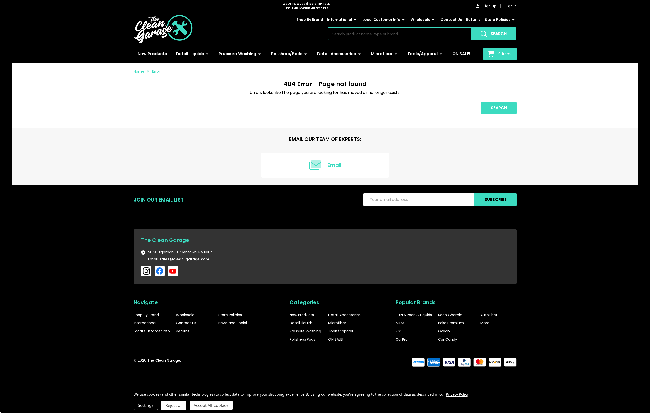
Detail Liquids (190, 54)
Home (139, 71)
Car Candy (447, 339)
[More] (355, 20)
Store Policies (498, 19)
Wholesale (420, 19)
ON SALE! (461, 54)
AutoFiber (488, 314)
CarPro (402, 339)
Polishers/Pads (286, 54)
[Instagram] (146, 271)
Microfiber (382, 54)
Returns (473, 19)
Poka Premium (451, 323)
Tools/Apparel (422, 54)
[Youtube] (173, 271)
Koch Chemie (450, 314)
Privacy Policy (457, 394)
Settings (146, 405)
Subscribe (495, 200)
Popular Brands (416, 302)
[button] (501, 376)
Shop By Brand (309, 19)
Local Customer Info (381, 19)
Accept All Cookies (211, 405)
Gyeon (444, 331)
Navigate (146, 302)
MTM (400, 323)
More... (486, 323)
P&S (399, 331)
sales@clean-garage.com (184, 259)
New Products (152, 54)
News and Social (232, 323)
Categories (304, 302)
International (339, 19)
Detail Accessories (336, 54)
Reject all (173, 405)
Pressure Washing (237, 54)
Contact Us (451, 19)
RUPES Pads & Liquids (414, 314)
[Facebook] (160, 271)
